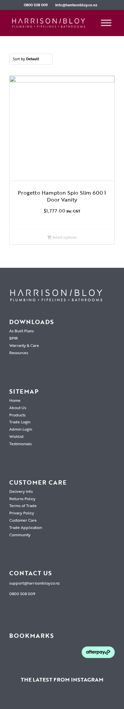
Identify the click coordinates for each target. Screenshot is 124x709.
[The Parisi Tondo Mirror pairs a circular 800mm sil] (44, 700)
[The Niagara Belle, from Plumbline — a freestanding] (62, 700)
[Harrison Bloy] (51, 23)
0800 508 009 (36, 5)
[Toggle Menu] (106, 22)
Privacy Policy (21, 513)
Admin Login (20, 429)
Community (19, 535)
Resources (18, 352)
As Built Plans (21, 331)
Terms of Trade (23, 505)
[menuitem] (36, 5)
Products (17, 415)
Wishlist (16, 436)
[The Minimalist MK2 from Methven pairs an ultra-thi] (80, 700)
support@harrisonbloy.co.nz (34, 583)
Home (15, 400)
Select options (64, 237)
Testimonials (20, 444)
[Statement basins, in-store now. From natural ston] (97, 700)
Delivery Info (21, 491)
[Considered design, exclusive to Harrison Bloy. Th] (115, 700)
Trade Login (19, 422)
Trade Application (25, 527)
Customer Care (23, 520)
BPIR (13, 338)
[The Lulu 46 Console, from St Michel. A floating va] (27, 700)
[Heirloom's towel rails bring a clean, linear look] (9, 700)
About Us (17, 407)
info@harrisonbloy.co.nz (76, 5)
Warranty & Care (24, 345)
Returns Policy (22, 498)
